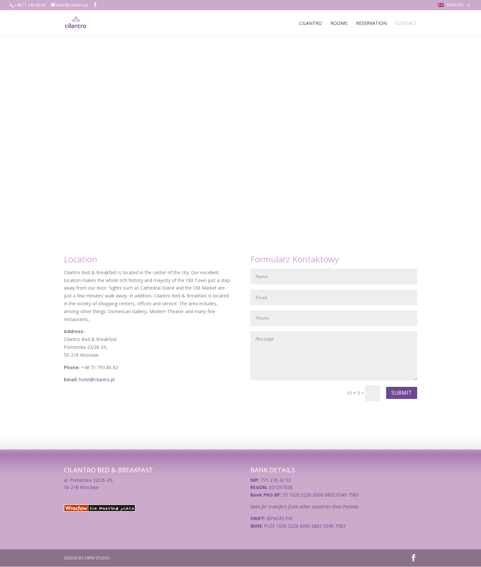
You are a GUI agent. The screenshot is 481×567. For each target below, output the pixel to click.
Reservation (371, 23)
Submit (401, 392)
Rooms (338, 23)
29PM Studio (97, 558)
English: (456, 5)
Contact (406, 23)
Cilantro (310, 23)
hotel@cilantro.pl (97, 379)
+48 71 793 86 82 (30, 5)
